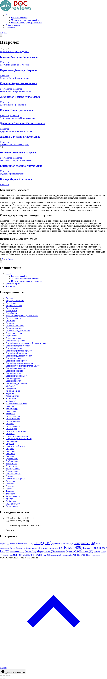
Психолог (10, 456)
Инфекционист (13, 391)
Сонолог (10, 476)
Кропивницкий (17, 552)
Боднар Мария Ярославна (12, 174)
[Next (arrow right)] (4, 678)
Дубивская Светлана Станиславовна (17, 118)
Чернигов (82, 554)
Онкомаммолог (13, 426)
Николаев (60, 552)
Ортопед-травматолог (16, 431)
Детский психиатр (14, 371)
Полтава (86, 551)
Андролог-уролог (14, 305)
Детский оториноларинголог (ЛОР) (23, 366)
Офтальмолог (12, 441)
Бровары (13, 543)
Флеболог (10, 491)
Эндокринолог (13, 504)
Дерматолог (11, 335)
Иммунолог (11, 388)
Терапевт (10, 483)
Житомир (67, 543)
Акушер (9, 298)
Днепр (42, 543)
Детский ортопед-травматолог (20, 363)
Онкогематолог (13, 416)
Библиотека (11, 310)
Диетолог (10, 386)
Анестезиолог (12, 308)
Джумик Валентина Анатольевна (16, 131)
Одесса (72, 551)
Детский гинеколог (15, 348)
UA (1, 32)
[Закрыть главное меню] (1, 261)
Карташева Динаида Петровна (14, 65)
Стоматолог (11, 481)
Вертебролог (6, 89)
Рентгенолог (12, 466)
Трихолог (10, 486)
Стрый (6, 555)
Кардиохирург (12, 396)
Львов (30, 551)
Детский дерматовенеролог (19, 351)
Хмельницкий (55, 555)
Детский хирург (13, 381)
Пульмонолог (12, 458)
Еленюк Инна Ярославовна (13, 105)
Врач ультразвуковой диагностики (22, 315)
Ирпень (14, 548)
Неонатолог (11, 411)
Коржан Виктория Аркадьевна (14, 51)
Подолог (10, 448)
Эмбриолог (11, 501)
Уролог (9, 489)
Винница (25, 543)
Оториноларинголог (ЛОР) (18, 438)
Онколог (10, 423)
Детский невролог (14, 358)
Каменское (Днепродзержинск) (44, 547)
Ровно (97, 552)
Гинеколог (10, 323)
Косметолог (11, 398)
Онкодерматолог (13, 421)
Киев (73, 547)
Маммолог (11, 401)
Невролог (4, 62)
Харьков (31, 554)
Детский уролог (13, 378)
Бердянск (4, 544)
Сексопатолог (12, 471)
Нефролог (10, 413)
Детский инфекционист (17, 353)
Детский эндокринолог (17, 383)
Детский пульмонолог (16, 376)
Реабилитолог (12, 461)
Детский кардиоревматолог (19, 356)
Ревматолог (11, 463)
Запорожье (84, 543)
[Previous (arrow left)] (1, 678)
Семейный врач (13, 473)
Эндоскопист (12, 506)
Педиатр (10, 443)
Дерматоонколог (13, 338)
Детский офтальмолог (16, 368)
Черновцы (97, 555)
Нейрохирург (12, 408)
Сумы (16, 554)
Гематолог (10, 320)
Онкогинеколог (13, 418)
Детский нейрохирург (16, 361)
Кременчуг (90, 548)
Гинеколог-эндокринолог (18, 330)
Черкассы (67, 555)
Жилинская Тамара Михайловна (15, 91)
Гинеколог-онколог (15, 325)
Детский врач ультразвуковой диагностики (26, 343)
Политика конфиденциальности (26, 22)
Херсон (44, 555)
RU (5, 32)
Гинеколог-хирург (14, 328)
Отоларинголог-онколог (17, 436)
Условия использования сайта (25, 20)
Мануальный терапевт (16, 403)
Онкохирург (11, 428)
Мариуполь (46, 551)
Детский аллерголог (15, 341)
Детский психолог (14, 373)
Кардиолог (11, 393)
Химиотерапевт (13, 496)
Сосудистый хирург (15, 478)
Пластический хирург (16, 446)
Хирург (9, 499)
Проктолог (11, 451)
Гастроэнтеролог (14, 318)
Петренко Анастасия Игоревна (14, 144)
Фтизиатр (10, 494)
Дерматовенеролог (14, 333)
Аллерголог (11, 303)
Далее (10, 259)
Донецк (57, 543)
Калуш (21, 548)
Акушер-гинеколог (15, 300)
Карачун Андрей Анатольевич (14, 78)
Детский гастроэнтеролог (18, 346)
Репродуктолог (13, 468)
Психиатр (14, 115)
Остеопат (10, 433)
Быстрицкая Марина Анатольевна (16, 160)
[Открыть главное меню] (1, 35)
